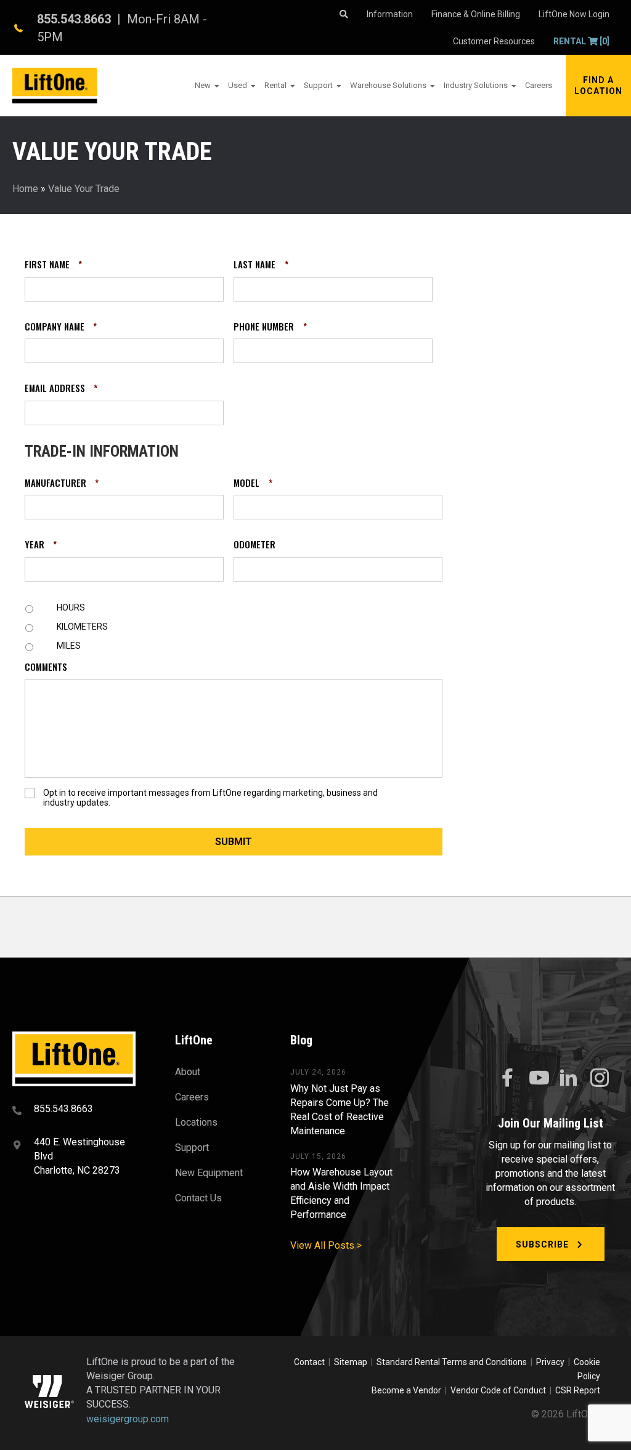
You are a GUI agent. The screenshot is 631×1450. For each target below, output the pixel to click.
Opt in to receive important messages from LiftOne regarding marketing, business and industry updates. (210, 798)
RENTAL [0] (581, 41)
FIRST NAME (53, 264)
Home (25, 188)
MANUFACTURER (62, 483)
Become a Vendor (406, 1390)
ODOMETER (254, 545)
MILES (69, 646)
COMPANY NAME (61, 327)
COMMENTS (46, 667)
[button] (598, 85)
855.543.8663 (74, 19)
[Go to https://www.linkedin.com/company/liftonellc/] (569, 1078)
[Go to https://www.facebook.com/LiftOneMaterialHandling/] (507, 1078)
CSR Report (577, 1390)
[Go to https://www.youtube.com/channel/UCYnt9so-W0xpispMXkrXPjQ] (538, 1078)
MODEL (253, 483)
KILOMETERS (82, 626)
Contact (310, 1362)
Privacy (550, 1362)
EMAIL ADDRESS (61, 388)
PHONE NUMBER (270, 327)
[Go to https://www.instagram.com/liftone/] (599, 1078)
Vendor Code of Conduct (500, 1390)
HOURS (71, 607)
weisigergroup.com (127, 1419)
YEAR (41, 545)
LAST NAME (261, 264)
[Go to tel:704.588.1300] (78, 1110)
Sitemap (352, 1362)
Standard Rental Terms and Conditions (452, 1362)
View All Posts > (326, 1245)
